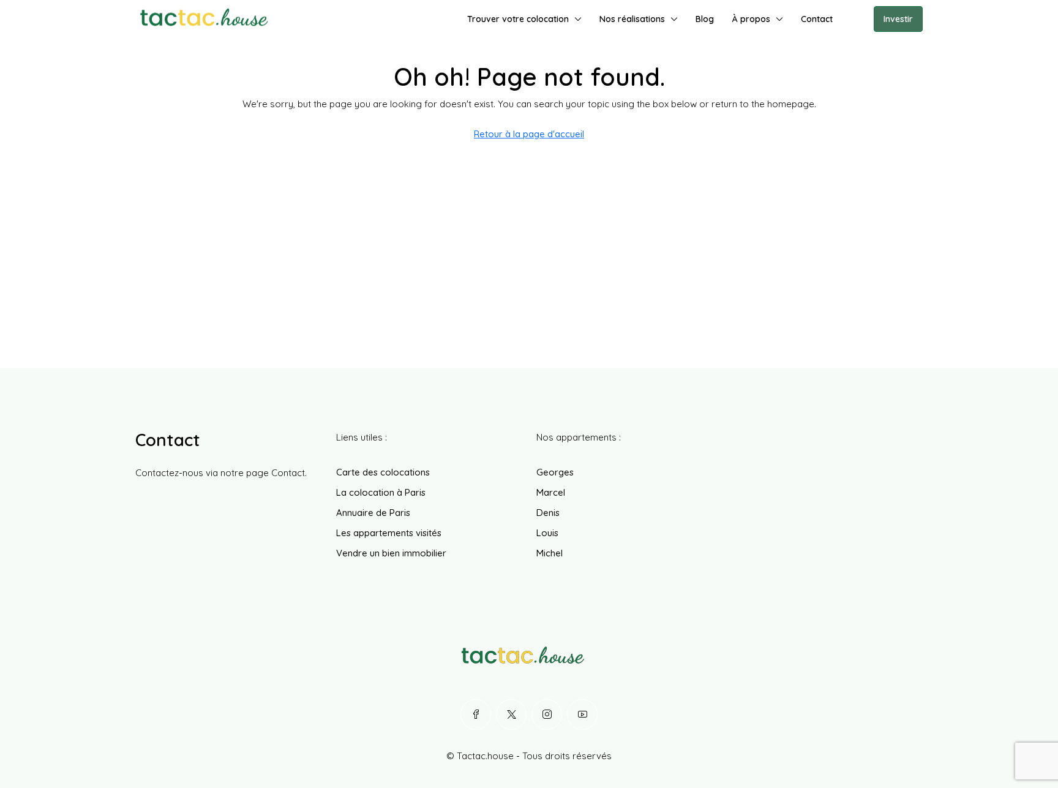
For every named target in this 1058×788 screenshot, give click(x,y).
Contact (817, 19)
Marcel (550, 492)
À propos (751, 19)
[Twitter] (511, 714)
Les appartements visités (388, 533)
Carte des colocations (383, 472)
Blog (705, 19)
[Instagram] (546, 714)
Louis (547, 533)
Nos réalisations (632, 19)
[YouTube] (582, 714)
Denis (548, 512)
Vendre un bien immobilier (391, 553)
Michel (549, 553)
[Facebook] (475, 714)
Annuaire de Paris (373, 512)
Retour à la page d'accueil (529, 134)
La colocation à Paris (381, 492)
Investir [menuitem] (898, 19)
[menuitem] (855, 19)
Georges (555, 472)
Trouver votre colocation (518, 19)
